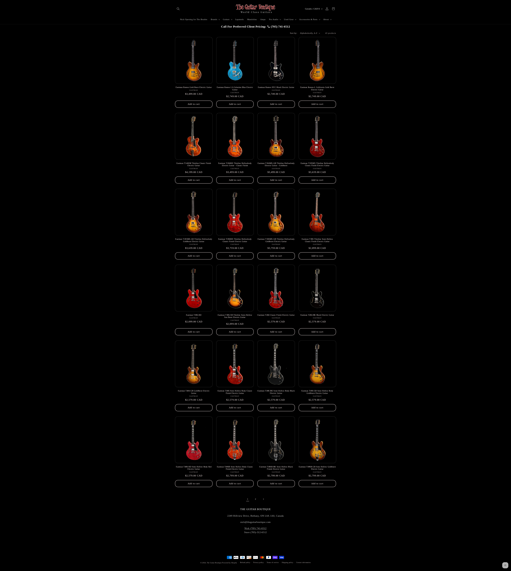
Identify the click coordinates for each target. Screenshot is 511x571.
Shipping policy (287, 562)
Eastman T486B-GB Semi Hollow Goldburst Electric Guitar (317, 468)
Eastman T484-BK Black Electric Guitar (317, 315)
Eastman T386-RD (193, 315)
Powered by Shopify (229, 563)
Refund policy (245, 562)
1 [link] (247, 499)
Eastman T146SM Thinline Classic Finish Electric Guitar (193, 164)
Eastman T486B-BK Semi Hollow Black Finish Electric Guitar (276, 468)
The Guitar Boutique (214, 563)
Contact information (303, 562)
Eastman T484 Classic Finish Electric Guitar (276, 315)
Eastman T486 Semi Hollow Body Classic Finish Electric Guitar (235, 392)
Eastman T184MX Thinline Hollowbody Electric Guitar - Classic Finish (235, 164)
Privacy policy (258, 562)
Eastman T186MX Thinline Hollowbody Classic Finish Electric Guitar (235, 240)
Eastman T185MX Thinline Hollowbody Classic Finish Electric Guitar (317, 164)
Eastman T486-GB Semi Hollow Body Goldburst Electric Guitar (317, 392)
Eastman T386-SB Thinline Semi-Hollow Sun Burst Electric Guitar (235, 316)
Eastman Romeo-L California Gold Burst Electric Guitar (317, 88)
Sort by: (293, 33)
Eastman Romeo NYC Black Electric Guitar (276, 87)
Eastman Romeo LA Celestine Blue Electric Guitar (235, 88)
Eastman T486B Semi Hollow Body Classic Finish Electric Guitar (235, 468)
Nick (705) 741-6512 (255, 528)
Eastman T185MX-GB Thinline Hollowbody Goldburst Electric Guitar (193, 240)
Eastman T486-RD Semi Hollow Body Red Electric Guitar (194, 468)
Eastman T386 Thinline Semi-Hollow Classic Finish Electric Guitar (317, 240)
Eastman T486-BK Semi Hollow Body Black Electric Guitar (276, 392)
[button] (178, 9)
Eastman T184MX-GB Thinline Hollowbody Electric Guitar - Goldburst (276, 164)
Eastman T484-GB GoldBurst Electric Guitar (193, 392)
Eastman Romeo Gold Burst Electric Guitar (194, 87)
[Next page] (263, 499)
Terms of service (273, 562)
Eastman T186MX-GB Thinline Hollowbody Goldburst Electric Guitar (276, 240)
